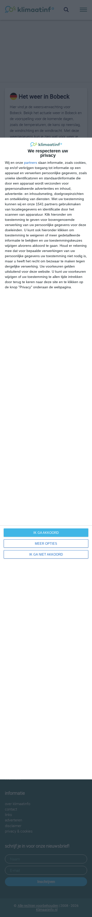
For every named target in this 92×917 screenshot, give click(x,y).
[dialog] (46, 458)
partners (30, 162)
